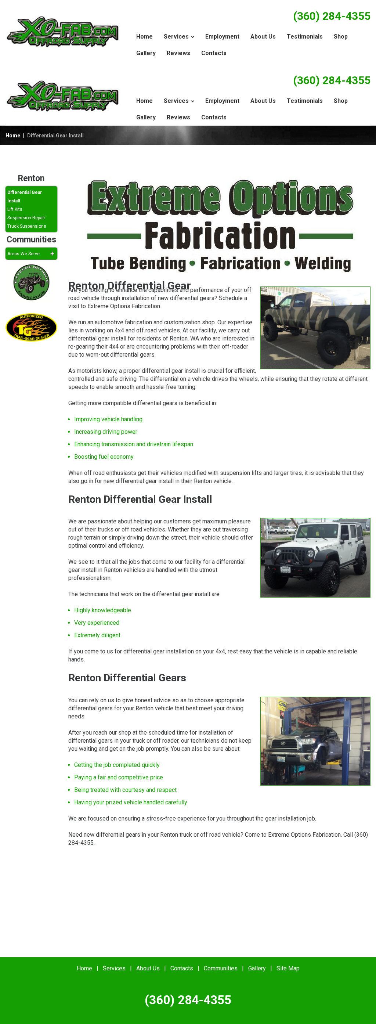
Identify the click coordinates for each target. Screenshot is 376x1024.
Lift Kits (14, 209)
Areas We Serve (23, 253)
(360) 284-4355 (331, 16)
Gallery (257, 968)
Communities (221, 968)
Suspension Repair (26, 217)
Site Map (288, 968)
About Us (148, 968)
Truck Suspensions (26, 226)
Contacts (181, 968)
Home (13, 135)
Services (114, 968)
